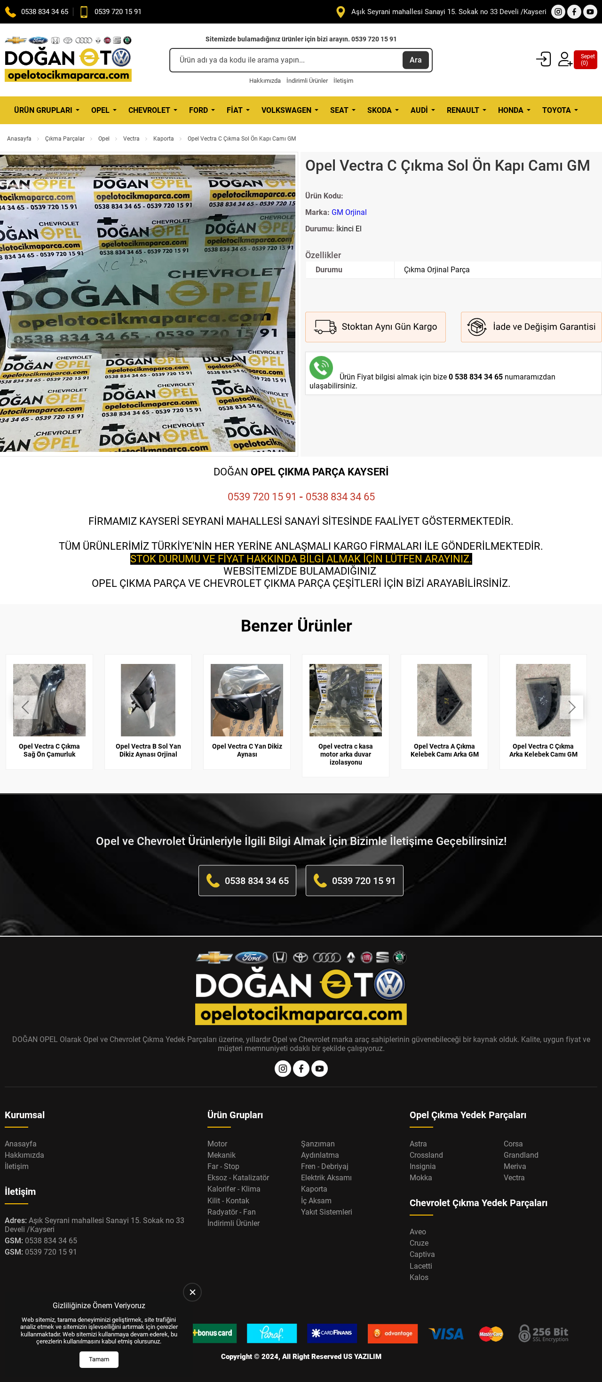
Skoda (379, 110)
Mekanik (221, 1155)
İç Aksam (316, 1200)
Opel (100, 110)
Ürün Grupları (43, 110)
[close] (192, 1292)
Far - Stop (223, 1166)
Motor (217, 1143)
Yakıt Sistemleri (326, 1212)
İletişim (343, 80)
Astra (418, 1143)
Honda (510, 110)
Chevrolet (149, 110)
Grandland (521, 1155)
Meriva (515, 1166)
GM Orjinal (349, 212)
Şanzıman (318, 1143)
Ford (198, 110)
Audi (419, 110)
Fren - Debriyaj (325, 1166)
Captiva (422, 1254)
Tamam (99, 1359)
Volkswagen (286, 110)
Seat (339, 110)
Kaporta (163, 138)
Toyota (556, 110)
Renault (463, 110)
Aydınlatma (320, 1155)
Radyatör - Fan (231, 1212)
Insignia (423, 1166)
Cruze (419, 1243)
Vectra (131, 138)
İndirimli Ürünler (307, 80)
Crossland (426, 1155)
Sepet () (585, 59)
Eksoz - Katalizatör (238, 1177)
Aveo (418, 1231)
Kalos (419, 1277)
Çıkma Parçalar (65, 138)
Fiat (235, 110)
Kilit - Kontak (228, 1200)
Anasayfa (19, 138)
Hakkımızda (265, 80)
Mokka (421, 1177)
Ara (416, 59)
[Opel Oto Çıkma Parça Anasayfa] (68, 60)
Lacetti (421, 1266)
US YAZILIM (362, 1356)
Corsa (513, 1143)
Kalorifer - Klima (234, 1189)
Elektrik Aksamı (326, 1177)
